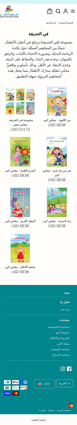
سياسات (64, 320)
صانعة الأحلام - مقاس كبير (20, 267)
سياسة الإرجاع (61, 355)
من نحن (65, 309)
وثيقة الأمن (63, 343)
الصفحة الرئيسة (63, 410)
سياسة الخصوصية (59, 327)
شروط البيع (63, 332)
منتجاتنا (51, 410)
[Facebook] (69, 369)
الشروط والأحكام (60, 338)
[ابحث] (58, 10)
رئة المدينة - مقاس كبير (57, 221)
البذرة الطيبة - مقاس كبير (20, 170)
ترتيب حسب (38, 419)
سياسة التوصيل (60, 349)
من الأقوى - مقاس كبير (56, 120)
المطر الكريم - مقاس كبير (20, 221)
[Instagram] (63, 369)
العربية (63, 383)
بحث (67, 293)
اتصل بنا (65, 302)
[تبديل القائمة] (73, 11)
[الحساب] (65, 10)
